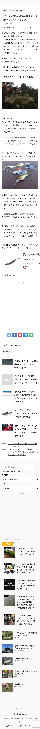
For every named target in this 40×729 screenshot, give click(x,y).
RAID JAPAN (10, 275)
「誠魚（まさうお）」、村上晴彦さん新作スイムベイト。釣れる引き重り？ (26, 364)
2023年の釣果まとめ (23, 658)
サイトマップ (20, 708)
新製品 (6, 345)
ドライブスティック (19, 201)
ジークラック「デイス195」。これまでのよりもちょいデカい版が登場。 (25, 413)
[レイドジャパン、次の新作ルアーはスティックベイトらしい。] (25, 335)
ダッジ (18, 226)
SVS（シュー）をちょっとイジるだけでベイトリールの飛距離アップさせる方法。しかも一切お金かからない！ (25, 602)
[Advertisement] (20, 305)
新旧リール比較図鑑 (12, 539)
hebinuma (20, 714)
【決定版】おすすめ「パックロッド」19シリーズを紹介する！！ (26, 551)
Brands (11, 345)
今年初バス (18, 684)
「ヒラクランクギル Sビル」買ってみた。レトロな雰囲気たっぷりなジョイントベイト (26, 379)
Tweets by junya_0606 (11, 471)
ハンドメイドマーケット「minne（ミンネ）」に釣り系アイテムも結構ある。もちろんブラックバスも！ (23, 452)
